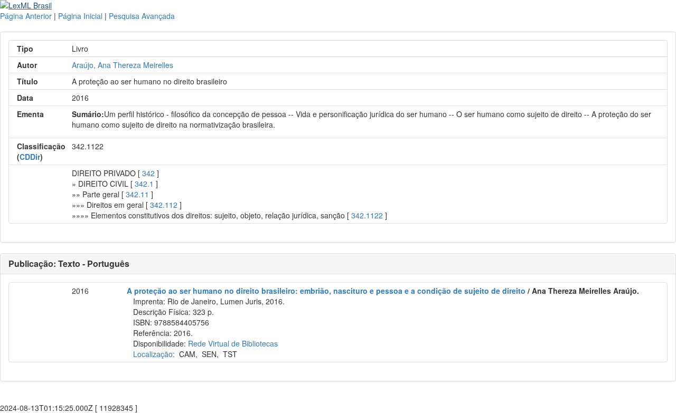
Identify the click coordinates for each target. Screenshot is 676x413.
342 (148, 173)
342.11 (137, 194)
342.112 (163, 204)
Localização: (154, 354)
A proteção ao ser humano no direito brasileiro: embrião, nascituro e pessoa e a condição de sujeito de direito (326, 290)
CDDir (30, 156)
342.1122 (367, 215)
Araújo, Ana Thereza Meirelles (122, 65)
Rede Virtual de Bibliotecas (233, 343)
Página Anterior (26, 16)
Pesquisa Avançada (142, 16)
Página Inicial (80, 16)
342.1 (144, 183)
